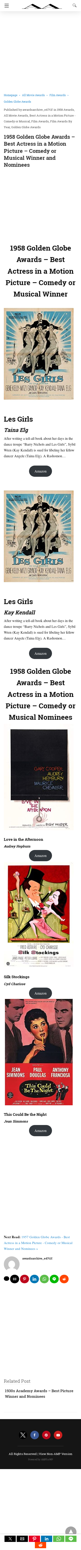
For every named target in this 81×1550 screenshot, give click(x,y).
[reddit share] (64, 1279)
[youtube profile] (58, 1435)
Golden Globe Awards (17, 101)
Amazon (40, 471)
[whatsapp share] (44, 1279)
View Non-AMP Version (55, 1454)
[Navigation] (5, 5)
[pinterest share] (24, 1279)
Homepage (10, 95)
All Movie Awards (33, 95)
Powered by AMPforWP (40, 1459)
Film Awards (58, 95)
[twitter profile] (23, 1435)
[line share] (54, 1279)
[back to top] (70, 1532)
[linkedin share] (34, 1279)
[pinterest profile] (46, 1435)
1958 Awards (65, 110)
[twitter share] (6, 1278)
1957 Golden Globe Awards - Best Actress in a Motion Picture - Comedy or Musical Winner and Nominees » (38, 1243)
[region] (40, 204)
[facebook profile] (34, 1435)
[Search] (74, 5)
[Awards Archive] (42, 4)
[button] (10, 1539)
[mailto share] (14, 1279)
